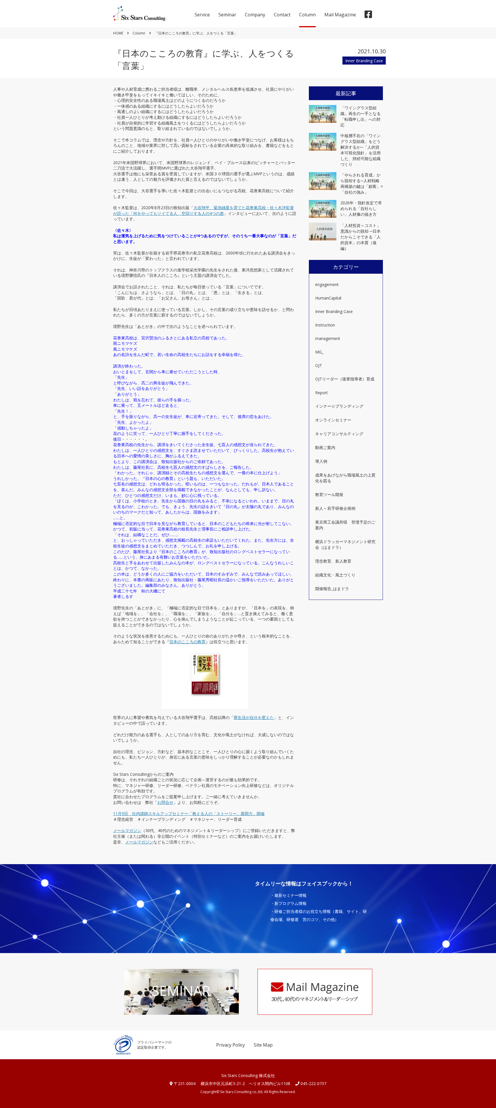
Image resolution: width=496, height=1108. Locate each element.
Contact (282, 14)
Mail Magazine (340, 14)
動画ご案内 (325, 447)
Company (255, 14)
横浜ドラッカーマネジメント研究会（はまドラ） (345, 544)
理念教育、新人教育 (333, 561)
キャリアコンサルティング (339, 433)
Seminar (227, 14)
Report (321, 392)
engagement (327, 284)
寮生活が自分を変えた (254, 717)
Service (202, 14)
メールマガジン (127, 830)
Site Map (263, 1045)
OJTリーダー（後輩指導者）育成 (344, 379)
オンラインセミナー (333, 420)
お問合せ (165, 802)
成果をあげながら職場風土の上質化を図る (345, 477)
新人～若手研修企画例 (335, 508)
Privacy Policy (230, 1045)
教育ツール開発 (329, 494)
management (327, 338)
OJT (318, 365)
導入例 (321, 461)
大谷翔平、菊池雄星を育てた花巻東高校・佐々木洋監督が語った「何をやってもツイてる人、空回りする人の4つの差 (203, 210)
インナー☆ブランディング (339, 406)
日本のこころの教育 (187, 641)
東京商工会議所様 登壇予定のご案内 (345, 524)
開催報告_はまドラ (332, 588)
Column (307, 14)
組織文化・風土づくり (335, 575)
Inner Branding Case (334, 311)
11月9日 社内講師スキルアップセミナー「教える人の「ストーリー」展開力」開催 (189, 813)
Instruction (325, 325)
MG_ (319, 352)
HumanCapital (328, 298)
